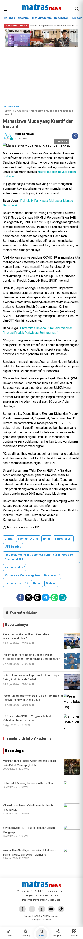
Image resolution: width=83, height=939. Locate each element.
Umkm (37, 583)
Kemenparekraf (15, 567)
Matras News (24, 134)
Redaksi (39, 891)
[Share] (75, 136)
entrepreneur (63, 539)
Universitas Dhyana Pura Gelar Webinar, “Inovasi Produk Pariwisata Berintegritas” (38, 330)
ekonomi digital (28, 539)
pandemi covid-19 (16, 583)
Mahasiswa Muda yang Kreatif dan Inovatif (32, 575)
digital (9, 539)
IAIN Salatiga (13, 547)
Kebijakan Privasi (33, 895)
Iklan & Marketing (55, 891)
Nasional (23, 18)
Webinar (51, 583)
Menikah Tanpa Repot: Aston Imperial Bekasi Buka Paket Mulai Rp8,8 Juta (29, 763)
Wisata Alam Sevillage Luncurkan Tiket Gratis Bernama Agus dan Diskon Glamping (30, 852)
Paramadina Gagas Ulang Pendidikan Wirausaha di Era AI (33, 25)
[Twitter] (32, 909)
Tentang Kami (24, 891)
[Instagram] (41, 909)
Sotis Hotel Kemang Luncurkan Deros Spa (28, 783)
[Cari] (76, 9)
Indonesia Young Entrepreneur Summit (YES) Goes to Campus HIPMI (39, 557)
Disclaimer (51, 895)
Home (6, 110)
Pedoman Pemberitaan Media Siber (41, 899)
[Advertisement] (41, 75)
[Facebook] (22, 909)
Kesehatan (61, 18)
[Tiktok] (61, 909)
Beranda (9, 18)
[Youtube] (51, 909)
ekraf (46, 539)
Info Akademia (42, 18)
